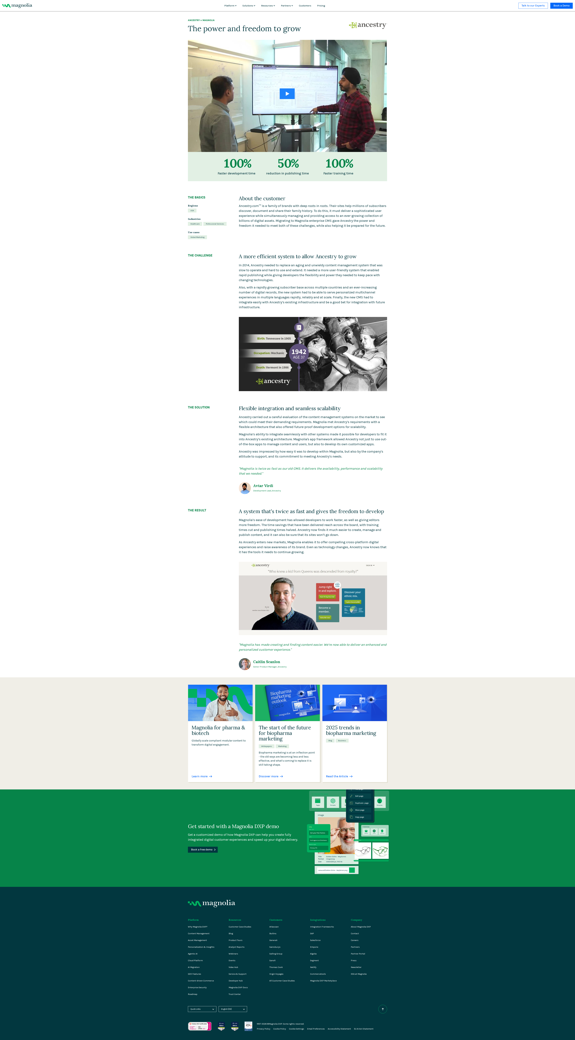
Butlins (272, 933)
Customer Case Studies (240, 927)
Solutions (247, 5)
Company (356, 919)
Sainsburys (274, 947)
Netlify (313, 967)
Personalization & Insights (201, 947)
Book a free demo (201, 849)
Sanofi (272, 960)
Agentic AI (193, 953)
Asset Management (197, 940)
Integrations (318, 919)
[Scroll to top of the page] (382, 1009)
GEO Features (194, 974)
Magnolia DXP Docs (238, 987)
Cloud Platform (195, 960)
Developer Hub (236, 980)
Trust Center (235, 994)
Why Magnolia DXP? (197, 927)
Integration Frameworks (322, 927)
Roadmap (192, 994)
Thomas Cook (276, 967)
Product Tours (235, 940)
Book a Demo (561, 5)
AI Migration (194, 967)
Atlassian (274, 927)
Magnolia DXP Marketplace (323, 980)
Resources (267, 5)
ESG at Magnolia (359, 974)
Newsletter (356, 967)
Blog (231, 933)
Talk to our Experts (533, 5)
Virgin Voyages (276, 974)
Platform (229, 5)
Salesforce (315, 940)
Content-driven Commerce (201, 980)
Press (354, 960)
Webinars (233, 953)
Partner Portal (358, 953)
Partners (286, 5)
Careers (354, 940)
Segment (314, 960)
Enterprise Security (197, 987)
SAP (312, 933)
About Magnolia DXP (361, 927)
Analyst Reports (237, 947)
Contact (355, 933)
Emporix (314, 947)
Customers (305, 5)
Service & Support (237, 974)
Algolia (313, 953)
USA (192, 210)
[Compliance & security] (221, 1023)
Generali (273, 940)
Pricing (321, 5)
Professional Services (215, 224)
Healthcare (195, 224)
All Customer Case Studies (282, 980)
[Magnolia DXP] (17, 6)
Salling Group (275, 953)
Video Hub (233, 967)
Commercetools (318, 974)
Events (232, 960)
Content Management (198, 933)
